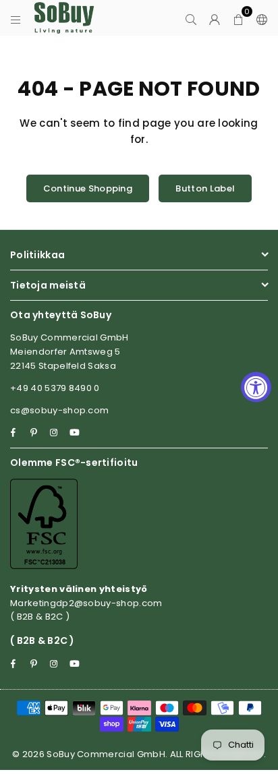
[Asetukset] (259, 18)
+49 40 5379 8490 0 (55, 388)
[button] (238, 18)
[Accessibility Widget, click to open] (256, 387)
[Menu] (16, 18)
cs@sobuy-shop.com (59, 410)
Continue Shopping (87, 188)
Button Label (205, 188)
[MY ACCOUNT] (215, 18)
